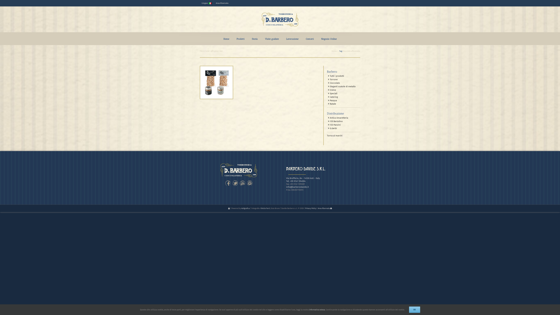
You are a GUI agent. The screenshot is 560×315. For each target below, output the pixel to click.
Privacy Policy (310, 208)
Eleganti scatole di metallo (342, 86)
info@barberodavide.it (297, 187)
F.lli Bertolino (336, 121)
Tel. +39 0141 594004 (296, 181)
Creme (332, 90)
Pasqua (333, 100)
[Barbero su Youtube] (242, 181)
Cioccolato (334, 83)
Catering (333, 97)
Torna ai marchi (334, 135)
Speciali (333, 93)
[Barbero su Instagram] (249, 181)
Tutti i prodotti (336, 76)
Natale (332, 104)
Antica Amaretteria (338, 118)
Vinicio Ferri (265, 208)
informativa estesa (317, 310)
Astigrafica (245, 208)
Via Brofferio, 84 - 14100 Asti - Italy (303, 178)
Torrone (333, 79)
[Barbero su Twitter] (235, 181)
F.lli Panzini (335, 125)
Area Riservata (324, 208)
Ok (414, 309)
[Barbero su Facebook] (228, 181)
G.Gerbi (333, 128)
